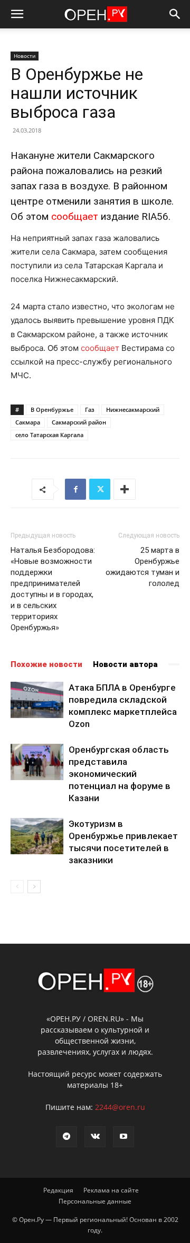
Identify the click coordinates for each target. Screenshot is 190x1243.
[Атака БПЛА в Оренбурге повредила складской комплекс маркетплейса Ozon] (37, 700)
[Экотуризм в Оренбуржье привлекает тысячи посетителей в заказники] (37, 836)
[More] (124, 489)
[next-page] (34, 886)
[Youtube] (123, 1136)
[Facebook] (75, 489)
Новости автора (125, 664)
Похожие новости (46, 664)
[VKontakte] (95, 1136)
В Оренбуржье (52, 409)
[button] (17, 14)
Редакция (58, 1190)
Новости (24, 55)
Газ (89, 409)
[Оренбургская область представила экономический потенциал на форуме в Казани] (37, 762)
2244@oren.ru (120, 1107)
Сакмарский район (79, 422)
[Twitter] (99, 489)
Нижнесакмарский (132, 409)
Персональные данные (95, 1201)
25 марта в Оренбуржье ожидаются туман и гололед (142, 566)
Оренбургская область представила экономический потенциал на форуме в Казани (119, 773)
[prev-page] (17, 886)
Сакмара (27, 422)
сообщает (74, 216)
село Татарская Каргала (49, 435)
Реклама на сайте (111, 1190)
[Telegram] (66, 1136)
